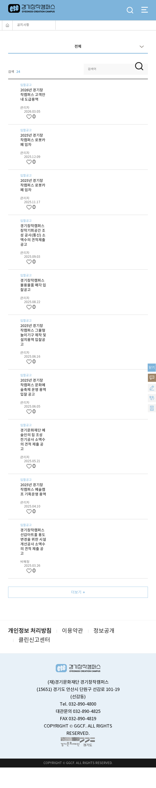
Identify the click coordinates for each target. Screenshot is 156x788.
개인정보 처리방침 (30, 631)
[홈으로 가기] (7, 25)
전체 (78, 46)
